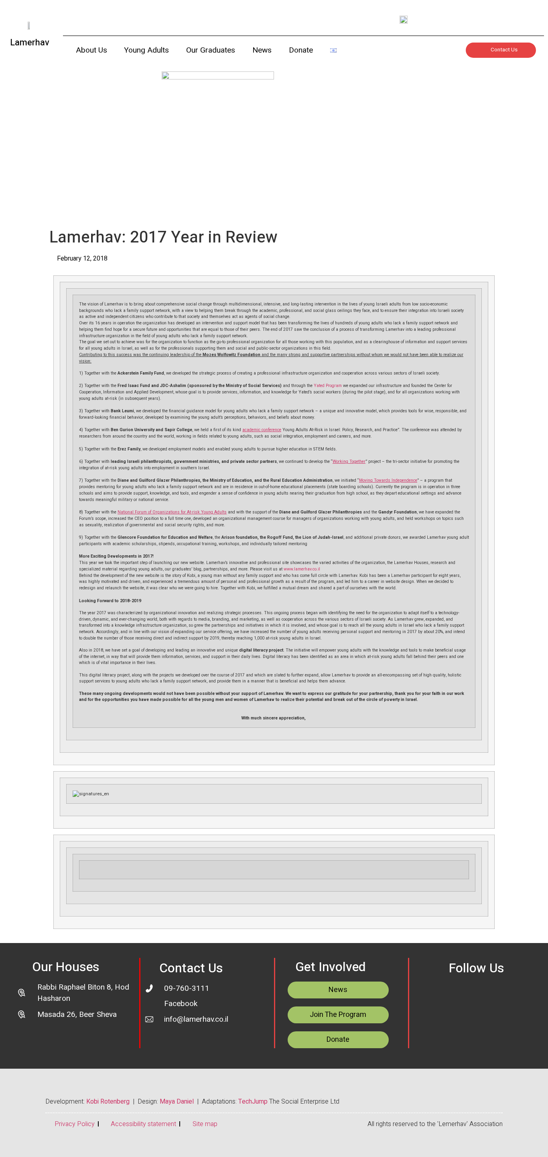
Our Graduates (210, 50)
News (262, 50)
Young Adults (146, 50)
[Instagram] (478, 19)
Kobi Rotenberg (108, 1101)
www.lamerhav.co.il (302, 569)
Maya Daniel (177, 1101)
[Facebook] (495, 995)
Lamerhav (29, 42)
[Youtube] (455, 19)
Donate (301, 50)
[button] (351, 52)
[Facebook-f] (500, 19)
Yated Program (328, 386)
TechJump (253, 1101)
